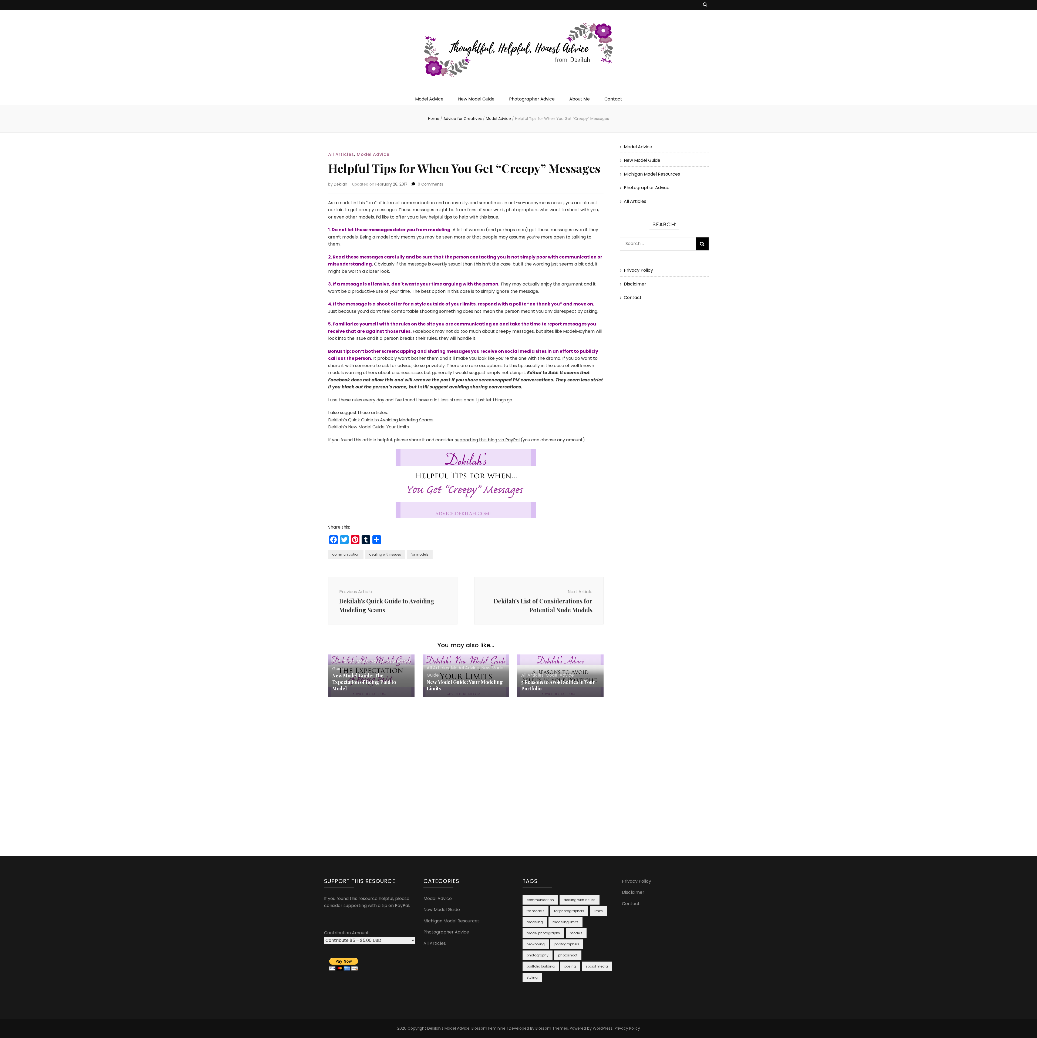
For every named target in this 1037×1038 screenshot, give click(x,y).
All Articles (341, 154)
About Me (579, 99)
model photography (543, 933)
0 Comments (430, 184)
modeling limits (565, 922)
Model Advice (429, 99)
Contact (613, 99)
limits (598, 911)
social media (597, 966)
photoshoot (567, 955)
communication (345, 554)
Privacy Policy (638, 270)
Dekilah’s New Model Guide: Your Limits (368, 427)
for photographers (569, 911)
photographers (566, 944)
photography (537, 955)
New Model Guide (476, 99)
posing (570, 966)
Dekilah (340, 184)
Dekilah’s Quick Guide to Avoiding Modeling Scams (380, 420)
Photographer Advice (532, 99)
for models (420, 554)
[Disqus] (466, 764)
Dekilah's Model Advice (448, 1028)
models (576, 933)
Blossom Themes (552, 1028)
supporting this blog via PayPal (487, 440)
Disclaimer (635, 284)
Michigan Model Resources (652, 174)
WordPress (602, 1028)
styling (532, 977)
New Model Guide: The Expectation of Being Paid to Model (364, 682)
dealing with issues (385, 554)
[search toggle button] (705, 5)
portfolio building (541, 966)
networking (536, 944)
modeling (535, 922)
